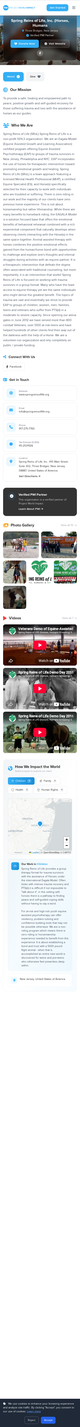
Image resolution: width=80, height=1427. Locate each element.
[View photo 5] (65, 572)
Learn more (34, 1411)
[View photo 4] (40, 572)
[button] (40, 823)
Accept (48, 1420)
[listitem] (40, 53)
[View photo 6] (14, 597)
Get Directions (28, 476)
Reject (31, 1420)
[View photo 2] (59, 544)
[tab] (13, 76)
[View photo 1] (21, 544)
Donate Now (27, 43)
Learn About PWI (29, 509)
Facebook (16, 366)
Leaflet (35, 852)
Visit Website (57, 43)
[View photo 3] (14, 572)
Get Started (57, 7)
